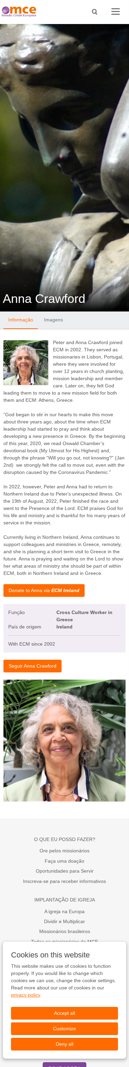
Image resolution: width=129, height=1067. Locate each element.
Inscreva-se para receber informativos (64, 881)
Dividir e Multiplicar (64, 921)
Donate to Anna (44, 590)
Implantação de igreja (64, 900)
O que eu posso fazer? (64, 839)
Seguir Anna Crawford (32, 666)
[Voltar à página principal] (20, 12)
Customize (64, 1028)
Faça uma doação (64, 861)
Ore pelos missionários (64, 850)
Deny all (64, 1044)
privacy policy (25, 995)
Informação (20, 319)
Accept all (64, 1013)
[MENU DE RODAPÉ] (116, 12)
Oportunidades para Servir (65, 871)
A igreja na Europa (64, 911)
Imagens (53, 319)
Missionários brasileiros (64, 931)
